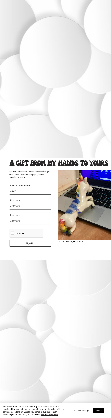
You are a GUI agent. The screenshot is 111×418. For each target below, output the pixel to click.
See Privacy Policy (49, 414)
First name (15, 200)
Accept (98, 410)
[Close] (107, 410)
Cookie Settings (81, 410)
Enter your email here (20, 185)
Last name (15, 215)
